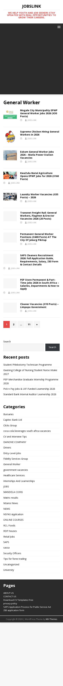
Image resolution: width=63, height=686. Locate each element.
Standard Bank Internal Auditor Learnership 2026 (29, 394)
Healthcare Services (14, 475)
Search (7, 341)
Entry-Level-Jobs (12, 453)
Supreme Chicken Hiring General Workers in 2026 (39, 133)
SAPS (6, 542)
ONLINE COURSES (13, 519)
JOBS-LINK (32, 120)
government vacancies (15, 469)
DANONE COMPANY (14, 442)
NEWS (6, 508)
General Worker (11, 464)
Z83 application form (13, 610)
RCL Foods (9, 525)
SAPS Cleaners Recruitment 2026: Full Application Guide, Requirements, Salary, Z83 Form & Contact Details (39, 260)
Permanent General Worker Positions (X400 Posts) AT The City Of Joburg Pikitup (38, 237)
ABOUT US (8, 592)
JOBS (6, 486)
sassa (6, 547)
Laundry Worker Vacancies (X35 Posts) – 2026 (39, 196)
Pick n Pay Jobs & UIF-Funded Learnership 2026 (29, 388)
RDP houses (10, 531)
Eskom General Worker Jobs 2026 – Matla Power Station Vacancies (37, 154)
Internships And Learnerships (19, 481)
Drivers (7, 447)
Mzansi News (10, 503)
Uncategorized (11, 564)
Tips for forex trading (14, 558)
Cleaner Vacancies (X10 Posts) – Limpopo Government (39, 305)
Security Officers (12, 553)
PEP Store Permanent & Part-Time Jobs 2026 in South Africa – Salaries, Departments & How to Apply (39, 284)
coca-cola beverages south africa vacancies (27, 430)
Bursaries (8, 414)
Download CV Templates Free (18, 599)
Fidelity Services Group (15, 458)
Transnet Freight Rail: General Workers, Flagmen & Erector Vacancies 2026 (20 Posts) (38, 215)
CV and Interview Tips (15, 436)
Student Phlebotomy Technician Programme (27, 364)
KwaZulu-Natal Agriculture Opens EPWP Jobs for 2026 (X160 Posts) (39, 176)
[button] (58, 26)
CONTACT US (9, 596)
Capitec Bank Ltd (12, 419)
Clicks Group (10, 425)
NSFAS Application (13, 514)
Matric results (10, 497)
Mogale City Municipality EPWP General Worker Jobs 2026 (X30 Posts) (38, 113)
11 (29, 324)
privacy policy (10, 603)
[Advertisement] (31, 63)
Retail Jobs (9, 536)
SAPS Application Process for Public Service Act (27, 606)
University (8, 569)
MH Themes (51, 619)
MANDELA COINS (13, 492)
